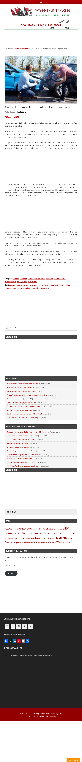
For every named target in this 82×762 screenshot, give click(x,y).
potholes (28, 538)
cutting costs (38, 285)
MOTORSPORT (55, 24)
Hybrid (40, 534)
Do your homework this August (18, 443)
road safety (46, 538)
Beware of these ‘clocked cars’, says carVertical (23, 384)
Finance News (39, 279)
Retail (24, 282)
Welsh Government (64, 542)
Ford (24, 533)
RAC (33, 538)
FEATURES (43, 24)
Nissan (21, 538)
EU (64, 529)
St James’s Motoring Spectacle (18, 447)
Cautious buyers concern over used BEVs (21, 451)
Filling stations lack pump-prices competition (22, 455)
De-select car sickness (15, 399)
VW (57, 542)
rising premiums (18, 288)
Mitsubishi (14, 538)
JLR (71, 534)
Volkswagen (45, 543)
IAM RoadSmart (59, 534)
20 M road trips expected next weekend (20, 440)
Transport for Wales (19, 542)
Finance (30, 279)
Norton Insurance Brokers (53, 285)
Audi (21, 529)
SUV (65, 538)
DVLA (43, 529)
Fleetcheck (18, 534)
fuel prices (31, 534)
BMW (29, 528)
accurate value (14, 285)
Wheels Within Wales (41, 12)
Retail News (32, 282)
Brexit (34, 529)
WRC (72, 543)
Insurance (49, 279)
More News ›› (12, 511)
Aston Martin (14, 529)
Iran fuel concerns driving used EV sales (21, 462)
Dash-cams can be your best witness (20, 388)
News (19, 282)
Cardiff (38, 529)
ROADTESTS (32, 24)
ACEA (7, 529)
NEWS (23, 24)
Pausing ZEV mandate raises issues (19, 458)
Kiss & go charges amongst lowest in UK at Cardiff (24, 414)
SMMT (58, 538)
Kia (74, 533)
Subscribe (11, 573)
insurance (67, 534)
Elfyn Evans (50, 529)
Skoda (52, 538)
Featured (15, 279)
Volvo (52, 542)
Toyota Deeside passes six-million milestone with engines (27, 395)
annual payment (26, 285)
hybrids (45, 534)
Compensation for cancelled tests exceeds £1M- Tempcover (28, 432)
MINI (9, 538)
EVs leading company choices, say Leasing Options (25, 406)
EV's (68, 528)
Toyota (8, 542)
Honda (36, 534)
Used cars (28, 542)
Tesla (70, 538)
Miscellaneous (10, 282)
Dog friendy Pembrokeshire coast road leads (22, 466)
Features (23, 279)
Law (63, 279)
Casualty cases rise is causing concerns (21, 391)
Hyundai (51, 533)
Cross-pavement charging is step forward (21, 403)
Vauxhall (36, 542)
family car (9, 533)
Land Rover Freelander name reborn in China (22, 436)
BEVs (24, 529)
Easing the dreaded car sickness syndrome (22, 418)
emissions (59, 529)
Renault (39, 538)
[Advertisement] (41, 37)
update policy (30, 288)
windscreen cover (42, 288)
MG (6, 538)
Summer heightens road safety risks (19, 410)
